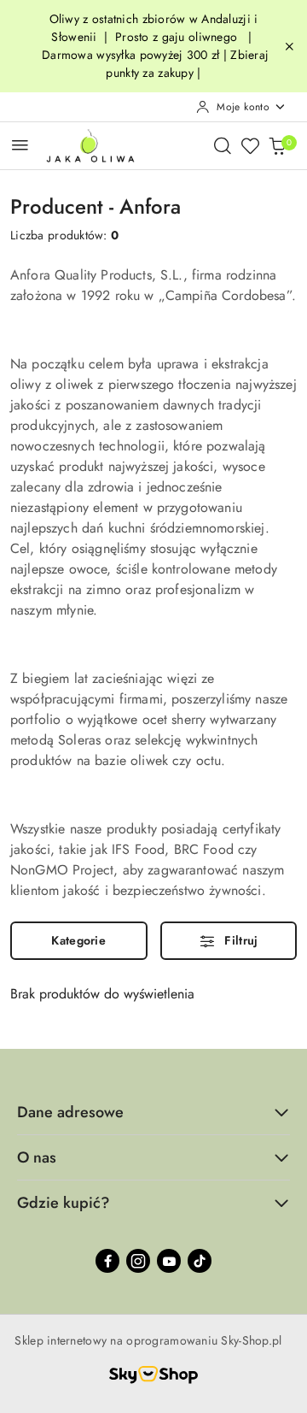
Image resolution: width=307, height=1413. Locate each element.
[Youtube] (169, 1261)
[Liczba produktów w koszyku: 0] (277, 145)
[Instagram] (138, 1261)
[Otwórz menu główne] (20, 145)
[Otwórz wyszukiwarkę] (222, 145)
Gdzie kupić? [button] (63, 1203)
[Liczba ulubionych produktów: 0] (249, 145)
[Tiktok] (199, 1261)
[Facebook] (107, 1261)
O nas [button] (36, 1157)
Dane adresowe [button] (70, 1112)
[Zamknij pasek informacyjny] (289, 46)
